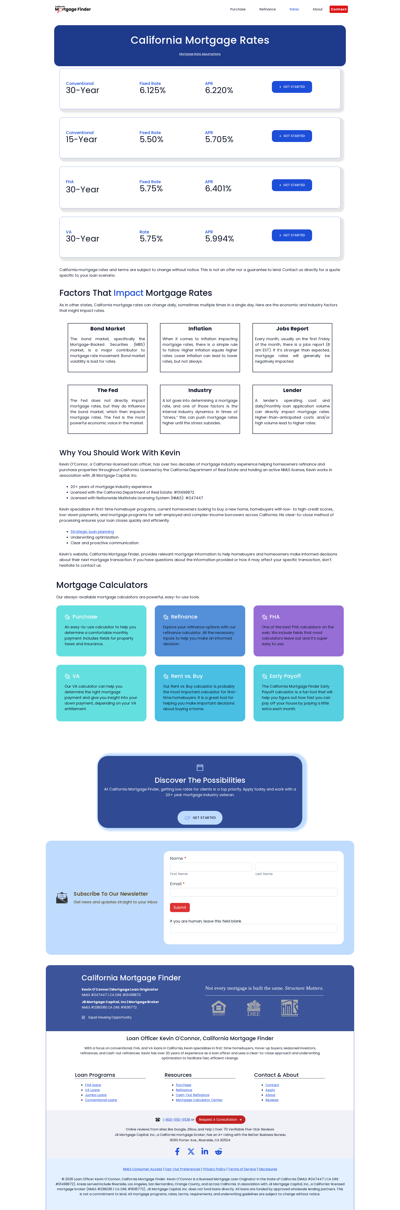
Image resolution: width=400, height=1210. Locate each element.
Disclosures (268, 1169)
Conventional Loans (101, 1100)
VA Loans (92, 1090)
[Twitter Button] (190, 1151)
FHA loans (93, 1085)
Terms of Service (242, 1169)
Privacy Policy (214, 1169)
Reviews (272, 1100)
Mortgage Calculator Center (199, 1100)
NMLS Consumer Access (142, 1169)
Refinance (267, 9)
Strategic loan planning (92, 531)
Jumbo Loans (96, 1095)
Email (177, 884)
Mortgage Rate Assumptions (200, 54)
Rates (294, 9)
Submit (180, 907)
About (318, 9)
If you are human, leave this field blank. (206, 921)
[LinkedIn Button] (204, 1151)
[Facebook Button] (177, 1151)
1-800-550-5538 (176, 1119)
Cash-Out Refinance (192, 1095)
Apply (270, 1090)
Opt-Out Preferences (182, 1169)
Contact (272, 1085)
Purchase (238, 9)
